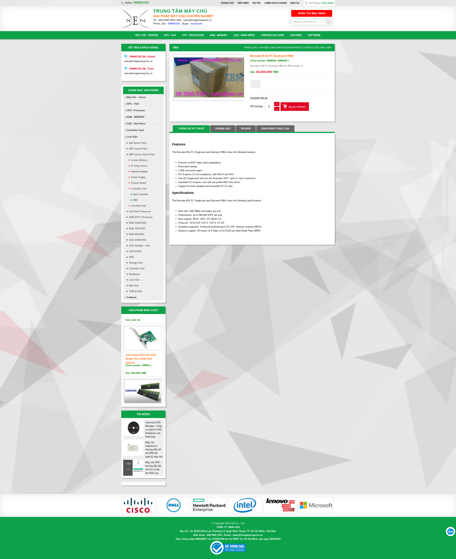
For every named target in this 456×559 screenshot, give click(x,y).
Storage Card (135, 262)
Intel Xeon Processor (140, 211)
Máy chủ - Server (146, 35)
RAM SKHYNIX (137, 228)
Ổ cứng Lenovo (139, 165)
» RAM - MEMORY (135, 117)
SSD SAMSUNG (137, 240)
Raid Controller (140, 194)
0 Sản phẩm (327, 3)
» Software (130, 297)
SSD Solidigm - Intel (139, 245)
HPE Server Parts (138, 148)
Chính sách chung (276, 3)
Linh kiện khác (138, 205)
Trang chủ (227, 3)
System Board (138, 183)
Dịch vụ (294, 3)
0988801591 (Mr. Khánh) (142, 56)
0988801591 (174, 23)
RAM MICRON (136, 234)
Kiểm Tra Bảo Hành (311, 13)
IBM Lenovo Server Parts (142, 154)
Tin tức (256, 3)
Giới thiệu (243, 3)
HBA (135, 200)
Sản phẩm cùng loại (275, 128)
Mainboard (134, 274)
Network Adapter (139, 171)
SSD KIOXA (135, 251)
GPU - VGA (170, 35)
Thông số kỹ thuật (191, 128)
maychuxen (196, 23)
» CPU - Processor (135, 110)
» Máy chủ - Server (135, 97)
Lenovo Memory (139, 160)
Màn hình (134, 285)
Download (222, 128)
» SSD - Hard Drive (135, 123)
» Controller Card (134, 130)
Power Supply (138, 177)
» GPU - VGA (132, 103)
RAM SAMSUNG (138, 222)
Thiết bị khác (135, 291)
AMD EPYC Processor (140, 217)
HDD (131, 257)
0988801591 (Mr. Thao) (141, 68)
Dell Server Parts (138, 143)
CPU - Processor (193, 35)
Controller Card (272, 35)
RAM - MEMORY (219, 35)
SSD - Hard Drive (244, 35)
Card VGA (134, 280)
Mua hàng (297, 107)
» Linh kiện (131, 136)
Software (314, 35)
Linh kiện (296, 35)
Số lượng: (256, 106)
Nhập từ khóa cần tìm (328, 22)
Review (246, 128)
